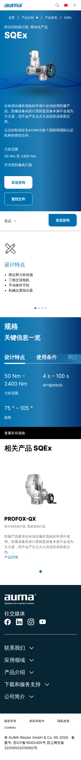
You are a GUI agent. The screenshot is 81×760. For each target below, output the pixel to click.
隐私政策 (63, 721)
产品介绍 (28, 17)
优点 (7, 221)
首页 (12, 17)
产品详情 (11, 557)
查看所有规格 (14, 433)
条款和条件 (36, 721)
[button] (35, 308)
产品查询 (51, 17)
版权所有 (10, 721)
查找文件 (18, 199)
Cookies (10, 727)
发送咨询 (18, 182)
